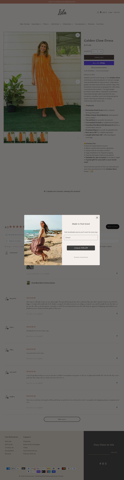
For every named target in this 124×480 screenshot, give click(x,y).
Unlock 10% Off (81, 248)
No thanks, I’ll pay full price (81, 257)
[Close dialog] (97, 217)
